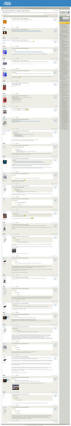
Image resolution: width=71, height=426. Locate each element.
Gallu (4, 198)
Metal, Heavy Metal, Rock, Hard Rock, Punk (65, 127)
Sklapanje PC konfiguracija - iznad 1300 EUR (65, 78)
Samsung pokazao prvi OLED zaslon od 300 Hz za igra (65, 28)
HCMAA (4, 18)
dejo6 (4, 29)
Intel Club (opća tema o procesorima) (65, 93)
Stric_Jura (4, 224)
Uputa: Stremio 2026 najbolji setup (65, 33)
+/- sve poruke (45, 14)
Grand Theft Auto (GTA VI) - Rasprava (65, 43)
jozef (4, 145)
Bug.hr (3, 8)
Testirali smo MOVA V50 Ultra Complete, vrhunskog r (65, 117)
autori (65, 8)
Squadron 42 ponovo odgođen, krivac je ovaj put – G (65, 51)
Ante (4, 158)
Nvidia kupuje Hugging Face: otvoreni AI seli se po (65, 120)
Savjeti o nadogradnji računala (64, 40)
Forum (6, 8)
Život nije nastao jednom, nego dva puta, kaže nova (65, 30)
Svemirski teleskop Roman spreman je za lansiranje (65, 110)
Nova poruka (56, 10)
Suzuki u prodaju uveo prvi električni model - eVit (65, 100)
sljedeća (5, 14)
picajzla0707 (5, 314)
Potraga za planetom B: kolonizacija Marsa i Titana (65, 69)
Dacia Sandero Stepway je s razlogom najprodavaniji (39, 16)
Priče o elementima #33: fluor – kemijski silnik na (65, 128)
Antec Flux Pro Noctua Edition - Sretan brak (65, 66)
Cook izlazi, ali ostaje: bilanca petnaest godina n (65, 94)
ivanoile (4, 258)
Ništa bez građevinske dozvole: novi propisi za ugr (65, 97)
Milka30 (4, 60)
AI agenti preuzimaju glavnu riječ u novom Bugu (65, 47)
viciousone (4, 95)
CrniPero (4, 173)
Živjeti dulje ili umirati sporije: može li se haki (65, 25)
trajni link (56, 27)
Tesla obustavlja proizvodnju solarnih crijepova (65, 68)
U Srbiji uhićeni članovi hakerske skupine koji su (65, 37)
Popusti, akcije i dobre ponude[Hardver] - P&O (65, 107)
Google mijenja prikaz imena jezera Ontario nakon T (65, 26)
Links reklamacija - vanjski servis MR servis (65, 109)
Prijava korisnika (63, 15)
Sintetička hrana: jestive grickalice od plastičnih (65, 73)
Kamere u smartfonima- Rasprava (65, 59)
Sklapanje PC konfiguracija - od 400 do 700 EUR (65, 84)
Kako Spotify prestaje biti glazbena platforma (65, 102)
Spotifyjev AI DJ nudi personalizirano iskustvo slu (65, 54)
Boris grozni (5, 48)
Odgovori (55, 19)
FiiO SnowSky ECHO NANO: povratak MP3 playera (65, 82)
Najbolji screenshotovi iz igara (65, 76)
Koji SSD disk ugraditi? (65, 70)
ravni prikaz (50, 14)
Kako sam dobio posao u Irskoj (65, 53)
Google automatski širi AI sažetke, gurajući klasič (65, 44)
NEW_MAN (5, 119)
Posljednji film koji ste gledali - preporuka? (65, 57)
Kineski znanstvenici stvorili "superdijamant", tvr (65, 49)
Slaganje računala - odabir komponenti (65, 88)
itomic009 (4, 108)
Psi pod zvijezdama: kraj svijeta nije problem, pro (65, 61)
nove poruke (62, 8)
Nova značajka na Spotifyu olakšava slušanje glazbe (65, 56)
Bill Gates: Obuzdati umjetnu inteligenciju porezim (65, 62)
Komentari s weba (11, 8)
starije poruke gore (55, 14)
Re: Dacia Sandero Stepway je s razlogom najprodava (20, 48)
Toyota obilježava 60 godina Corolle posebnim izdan (65, 122)
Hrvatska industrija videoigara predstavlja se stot (65, 124)
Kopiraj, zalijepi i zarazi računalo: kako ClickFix (65, 41)
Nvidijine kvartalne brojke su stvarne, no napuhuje (65, 64)
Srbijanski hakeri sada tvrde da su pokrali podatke (65, 114)
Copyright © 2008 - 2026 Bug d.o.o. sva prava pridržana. (35, 425)
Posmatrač (5, 185)
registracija (50, 8)
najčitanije (58, 8)
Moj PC (4, 27)
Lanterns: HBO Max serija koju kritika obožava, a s (65, 113)
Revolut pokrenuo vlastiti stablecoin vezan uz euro (65, 116)
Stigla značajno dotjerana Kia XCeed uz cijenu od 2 (65, 119)
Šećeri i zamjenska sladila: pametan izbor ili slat (65, 36)
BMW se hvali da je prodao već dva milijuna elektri (65, 72)
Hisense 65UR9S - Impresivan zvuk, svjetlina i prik (65, 80)
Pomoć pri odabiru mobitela (65, 65)
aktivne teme (54, 8)
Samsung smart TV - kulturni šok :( (64, 46)
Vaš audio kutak (64, 86)
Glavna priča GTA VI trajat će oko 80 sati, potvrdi (65, 125)
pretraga (68, 8)
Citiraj (55, 20)
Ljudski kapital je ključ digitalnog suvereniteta (65, 31)
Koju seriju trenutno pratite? (65, 34)
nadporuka (56, 58)
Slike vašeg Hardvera (64, 74)
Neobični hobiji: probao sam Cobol (65, 90)
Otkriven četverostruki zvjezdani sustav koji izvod (65, 104)
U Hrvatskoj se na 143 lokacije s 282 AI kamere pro (65, 106)
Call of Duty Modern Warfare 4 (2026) (65, 99)
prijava (47, 8)
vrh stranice (68, 424)
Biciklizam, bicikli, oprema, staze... (65, 96)
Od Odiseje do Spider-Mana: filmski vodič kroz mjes (65, 91)
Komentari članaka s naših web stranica (21, 8)
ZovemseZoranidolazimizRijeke (8, 40)
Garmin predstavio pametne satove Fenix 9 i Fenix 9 (65, 85)
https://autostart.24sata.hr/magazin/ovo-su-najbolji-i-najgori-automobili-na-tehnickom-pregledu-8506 (27, 31)
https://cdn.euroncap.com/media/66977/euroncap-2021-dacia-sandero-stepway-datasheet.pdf (26, 121)
